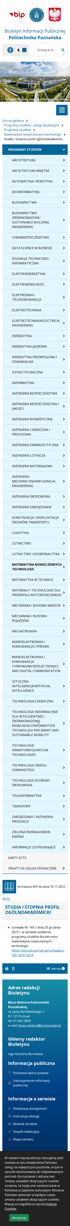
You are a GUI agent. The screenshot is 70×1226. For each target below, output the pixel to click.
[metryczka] (63, 968)
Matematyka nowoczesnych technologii (32, 134)
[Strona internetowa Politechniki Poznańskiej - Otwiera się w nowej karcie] (36, 15)
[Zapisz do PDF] (13, 968)
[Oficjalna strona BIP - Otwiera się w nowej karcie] (17, 15)
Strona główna (13, 120)
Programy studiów (17, 130)
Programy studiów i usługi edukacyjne (31, 125)
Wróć (6, 899)
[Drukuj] (7, 968)
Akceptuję (20, 1218)
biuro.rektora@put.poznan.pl (39, 1025)
